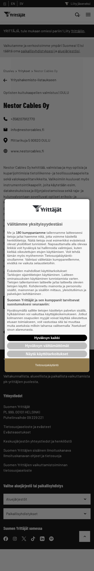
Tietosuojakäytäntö (47, 365)
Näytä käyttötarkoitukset (47, 354)
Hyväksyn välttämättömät (47, 346)
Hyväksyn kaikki (47, 338)
